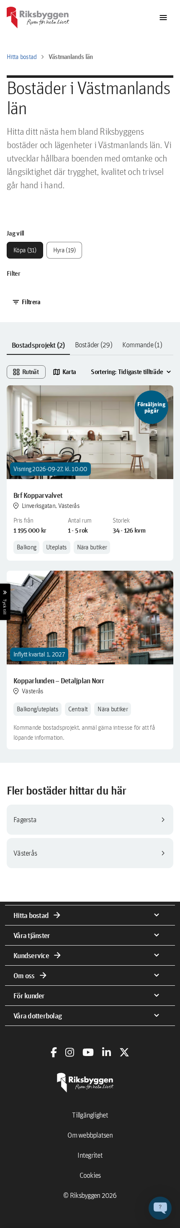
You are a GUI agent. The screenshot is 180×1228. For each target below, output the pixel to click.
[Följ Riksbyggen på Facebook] (54, 1052)
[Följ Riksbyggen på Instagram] (69, 1052)
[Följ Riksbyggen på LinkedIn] (106, 1052)
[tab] (38, 345)
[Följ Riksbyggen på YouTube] (88, 1052)
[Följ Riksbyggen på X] (124, 1052)
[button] (160, 1208)
